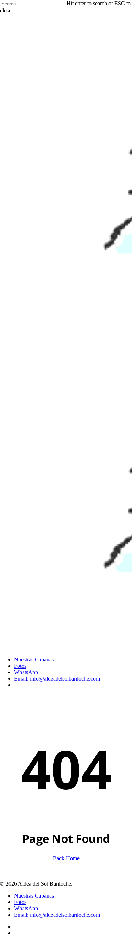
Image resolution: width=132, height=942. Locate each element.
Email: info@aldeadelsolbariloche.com (57, 915)
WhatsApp (26, 908)
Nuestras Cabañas (34, 896)
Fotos (20, 902)
